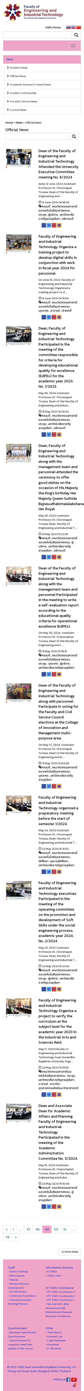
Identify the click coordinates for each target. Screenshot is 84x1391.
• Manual (13, 1280)
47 (28, 1229)
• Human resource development (18, 1286)
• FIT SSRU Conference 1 (60, 1300)
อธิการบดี (67, 219)
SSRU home (53, 27)
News (9, 59)
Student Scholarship (22, 93)
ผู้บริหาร (53, 215)
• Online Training (18, 1271)
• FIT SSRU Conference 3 (60, 1292)
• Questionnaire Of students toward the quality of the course (20, 1344)
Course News (17, 110)
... (20, 1229)
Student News (18, 68)
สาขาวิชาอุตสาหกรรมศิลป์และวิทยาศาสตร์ (58, 1086)
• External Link (54, 1336)
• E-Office (51, 1271)
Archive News (69, 1252)
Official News (17, 76)
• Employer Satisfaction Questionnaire (22, 1334)
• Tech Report (54, 1332)
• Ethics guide (16, 1276)
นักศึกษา (43, 861)
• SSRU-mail (53, 1276)
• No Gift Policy (17, 1292)
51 (64, 1229)
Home (9, 122)
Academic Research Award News (30, 84)
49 (47, 1229)
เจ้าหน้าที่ (66, 311)
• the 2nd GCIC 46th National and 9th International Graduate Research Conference (59, 1310)
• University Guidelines (21, 1296)
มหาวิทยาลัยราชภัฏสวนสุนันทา (56, 217)
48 (37, 1229)
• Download (52, 1344)
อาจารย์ (55, 311)
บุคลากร (44, 311)
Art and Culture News (23, 101)
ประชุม (42, 215)
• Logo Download (56, 1340)
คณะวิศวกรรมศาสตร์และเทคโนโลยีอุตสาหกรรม (58, 208)
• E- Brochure (53, 1348)
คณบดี (46, 206)
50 (56, 1229)
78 (8, 1237)
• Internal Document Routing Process (19, 1302)
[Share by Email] (59, 225)
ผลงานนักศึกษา (59, 861)
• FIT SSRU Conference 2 (60, 1296)
